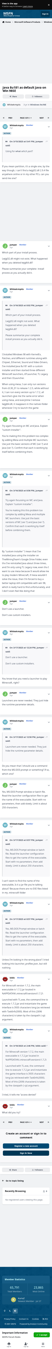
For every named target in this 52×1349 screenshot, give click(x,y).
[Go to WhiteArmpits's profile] (4, 104)
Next (42, 118)
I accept (43, 1334)
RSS (46, 1319)
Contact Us (23, 1319)
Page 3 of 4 (24, 118)
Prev (10, 118)
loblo (12, 978)
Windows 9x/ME (38, 104)
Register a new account (26, 1146)
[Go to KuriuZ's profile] (13, 1299)
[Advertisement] (26, 51)
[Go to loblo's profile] (5, 979)
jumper (39, 141)
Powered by (33, 1324)
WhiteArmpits (14, 104)
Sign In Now (26, 1153)
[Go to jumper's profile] (5, 246)
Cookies (35, 1319)
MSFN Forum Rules (11, 1337)
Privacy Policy (9, 1319)
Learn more (5, 5)
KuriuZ (21, 1298)
